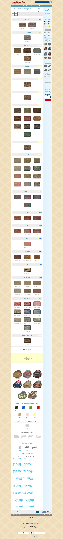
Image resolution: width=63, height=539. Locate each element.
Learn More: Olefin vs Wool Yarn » (27, 453)
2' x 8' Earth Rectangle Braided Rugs (27, 485)
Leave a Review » (35, 527)
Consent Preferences (39, 536)
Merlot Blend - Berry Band (37, 234)
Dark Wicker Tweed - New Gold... (27, 260)
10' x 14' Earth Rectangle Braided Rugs (28, 499)
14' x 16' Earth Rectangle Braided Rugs (28, 506)
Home (13, 5)
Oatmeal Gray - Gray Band (27, 323)
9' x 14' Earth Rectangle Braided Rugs (17, 472)
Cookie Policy (33, 536)
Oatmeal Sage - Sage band (37, 323)
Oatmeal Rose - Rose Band (37, 307)
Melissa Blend (17, 54)
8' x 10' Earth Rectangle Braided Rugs (17, 492)
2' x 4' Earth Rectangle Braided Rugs (27, 458)
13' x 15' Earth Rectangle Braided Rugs (28, 480)
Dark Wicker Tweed (17, 260)
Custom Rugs (23, 5)
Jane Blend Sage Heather (17, 286)
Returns (27, 5)
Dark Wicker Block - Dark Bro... (27, 344)
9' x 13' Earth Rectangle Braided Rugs (28, 471)
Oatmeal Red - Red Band (17, 307)
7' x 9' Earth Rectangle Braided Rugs (17, 466)
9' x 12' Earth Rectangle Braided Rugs (17, 471)
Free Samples (17, 5)
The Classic (27, 54)
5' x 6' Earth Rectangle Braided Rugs (17, 464)
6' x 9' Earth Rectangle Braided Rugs (27, 465)
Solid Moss (27, 75)
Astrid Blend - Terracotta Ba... (37, 221)
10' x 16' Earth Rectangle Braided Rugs (28, 500)
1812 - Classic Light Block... (27, 273)
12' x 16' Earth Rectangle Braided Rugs (17, 480)
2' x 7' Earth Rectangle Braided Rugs (17, 485)
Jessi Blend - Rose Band (27, 247)
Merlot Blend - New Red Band (27, 234)
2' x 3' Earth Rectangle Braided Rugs (17, 458)
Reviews (43, 5)
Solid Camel (17, 75)
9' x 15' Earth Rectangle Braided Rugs (28, 472)
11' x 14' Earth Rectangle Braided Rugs (28, 477)
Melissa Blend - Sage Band (37, 54)
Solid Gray (37, 75)
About (40, 5)
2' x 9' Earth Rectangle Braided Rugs (17, 486)
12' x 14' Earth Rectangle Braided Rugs (17, 479)
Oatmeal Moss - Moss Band (17, 323)
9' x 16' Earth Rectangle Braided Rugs (17, 473)
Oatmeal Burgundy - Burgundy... (27, 307)
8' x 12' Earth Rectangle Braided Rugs (17, 493)
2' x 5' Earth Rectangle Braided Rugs (17, 459)
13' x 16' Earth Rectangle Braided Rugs (17, 506)
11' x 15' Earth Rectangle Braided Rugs (17, 478)
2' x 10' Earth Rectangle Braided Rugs (27, 486)
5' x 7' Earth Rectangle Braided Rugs (27, 464)
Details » (27, 359)
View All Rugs (48, 5)
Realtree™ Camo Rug (27, 88)
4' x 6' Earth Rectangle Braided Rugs (27, 463)
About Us (42, 514)
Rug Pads (31, 5)
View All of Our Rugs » (27, 349)
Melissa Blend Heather (37, 286)
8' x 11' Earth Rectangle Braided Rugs (28, 492)
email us (49, 102)
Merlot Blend (17, 234)
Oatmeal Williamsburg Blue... (37, 315)
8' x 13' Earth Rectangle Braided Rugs (28, 493)
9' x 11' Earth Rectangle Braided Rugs (28, 470)
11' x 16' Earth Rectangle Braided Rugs (28, 478)
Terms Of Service (23, 536)
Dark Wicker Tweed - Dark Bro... (37, 260)
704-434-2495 (46, 91)
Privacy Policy (28, 536)
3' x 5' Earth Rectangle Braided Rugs (17, 463)
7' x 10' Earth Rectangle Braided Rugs (27, 466)
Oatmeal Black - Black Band (17, 315)
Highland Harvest (32, 28)
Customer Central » (31, 521)
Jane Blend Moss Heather (27, 286)
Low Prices (36, 5)
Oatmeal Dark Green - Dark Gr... (27, 331)
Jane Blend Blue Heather (17, 294)
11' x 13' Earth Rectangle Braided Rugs (17, 477)
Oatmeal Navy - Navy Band (27, 315)
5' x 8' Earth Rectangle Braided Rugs (17, 465)
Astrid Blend (17, 221)
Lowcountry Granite (27, 41)
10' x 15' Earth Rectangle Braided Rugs (17, 500)
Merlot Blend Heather (37, 294)
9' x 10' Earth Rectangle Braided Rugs (17, 470)
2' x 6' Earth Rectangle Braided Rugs (27, 459)
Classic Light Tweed (27, 62)
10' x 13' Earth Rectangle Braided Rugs (17, 499)
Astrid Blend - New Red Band (27, 221)
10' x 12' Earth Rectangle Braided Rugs (28, 473)
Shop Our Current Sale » (47, 514)
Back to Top (14, 509)
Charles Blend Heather (27, 294)
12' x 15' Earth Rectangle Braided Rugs (28, 479)
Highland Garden (22, 28)
